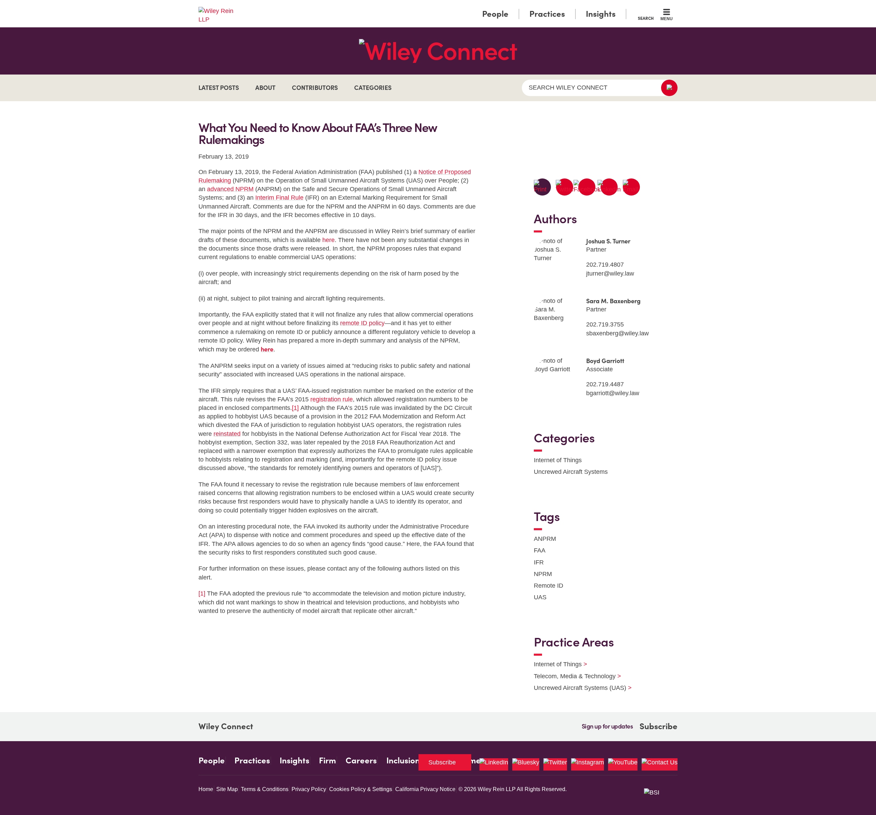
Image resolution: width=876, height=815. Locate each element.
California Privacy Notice (425, 789)
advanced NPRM (230, 189)
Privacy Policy (309, 789)
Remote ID (548, 585)
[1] (295, 407)
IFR (539, 562)
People (495, 14)
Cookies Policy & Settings (360, 789)
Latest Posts (218, 88)
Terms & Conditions (264, 789)
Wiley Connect (225, 726)
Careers (361, 761)
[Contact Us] (660, 764)
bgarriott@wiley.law (612, 393)
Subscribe (659, 726)
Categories (372, 88)
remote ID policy (362, 323)
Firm (327, 761)
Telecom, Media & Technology (573, 676)
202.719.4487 (605, 384)
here (328, 240)
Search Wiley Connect (568, 87)
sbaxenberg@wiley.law (617, 333)
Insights (601, 14)
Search (646, 18)
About (265, 88)
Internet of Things (558, 460)
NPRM (543, 574)
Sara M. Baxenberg (613, 301)
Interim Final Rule (279, 197)
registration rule (331, 399)
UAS (540, 597)
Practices (547, 14)
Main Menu (417, 7)
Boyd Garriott (605, 361)
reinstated (227, 433)
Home (205, 789)
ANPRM (545, 538)
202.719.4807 (605, 264)
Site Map (227, 789)
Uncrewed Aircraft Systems (571, 471)
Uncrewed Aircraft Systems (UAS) (578, 687)
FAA (539, 550)
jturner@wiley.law (610, 273)
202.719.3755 (605, 324)
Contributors (315, 88)
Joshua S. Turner (608, 241)
